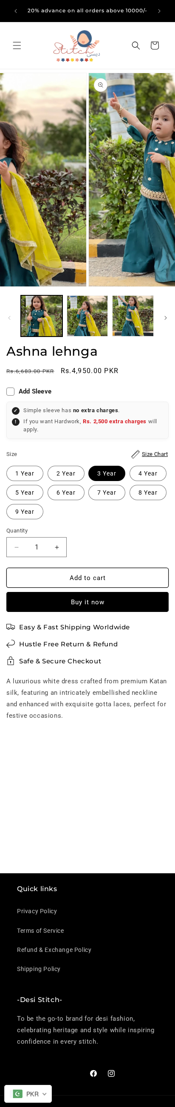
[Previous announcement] (15, 11)
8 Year (148, 492)
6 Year (66, 492)
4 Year (148, 473)
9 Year (24, 511)
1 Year (24, 473)
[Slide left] (9, 318)
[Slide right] (165, 318)
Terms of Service (40, 930)
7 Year (106, 492)
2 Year (66, 473)
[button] (17, 45)
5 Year (24, 492)
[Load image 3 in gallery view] (133, 316)
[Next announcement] (159, 11)
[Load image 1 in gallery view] (41, 316)
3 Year (106, 473)
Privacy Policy (37, 911)
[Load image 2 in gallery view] (87, 316)
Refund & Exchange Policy (54, 949)
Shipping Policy (39, 968)
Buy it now (87, 602)
